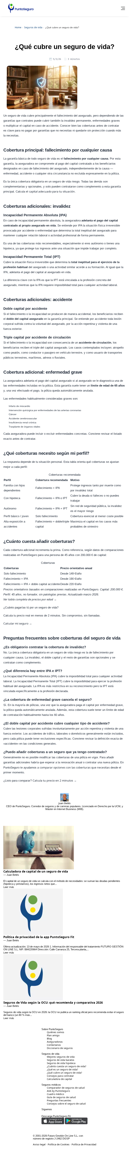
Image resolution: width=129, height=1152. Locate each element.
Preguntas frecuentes (26, 81)
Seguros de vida (19, 20)
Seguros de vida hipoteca (29, 26)
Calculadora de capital (27, 50)
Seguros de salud (20, 63)
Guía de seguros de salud (29, 75)
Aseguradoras (22, 55)
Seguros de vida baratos (28, 38)
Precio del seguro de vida (29, 44)
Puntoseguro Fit (19, 89)
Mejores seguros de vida (28, 32)
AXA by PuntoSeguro (26, 70)
